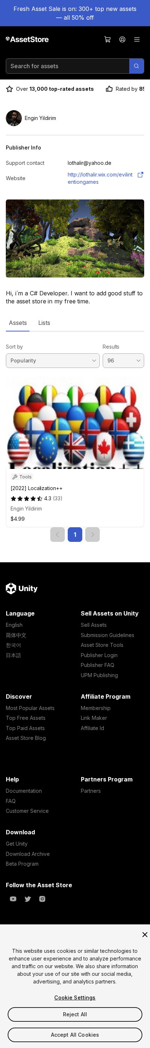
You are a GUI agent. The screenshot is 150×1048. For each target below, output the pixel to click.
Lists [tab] (44, 322)
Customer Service (27, 811)
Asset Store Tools (102, 645)
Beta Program (22, 864)
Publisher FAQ (97, 665)
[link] (57, 534)
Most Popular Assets (30, 708)
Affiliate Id (92, 728)
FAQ (11, 801)
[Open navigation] (137, 39)
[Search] (136, 66)
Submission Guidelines (107, 635)
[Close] (145, 935)
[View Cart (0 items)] (107, 39)
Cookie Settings (74, 997)
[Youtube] (13, 899)
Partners (91, 791)
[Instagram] (42, 899)
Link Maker (94, 718)
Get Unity (17, 844)
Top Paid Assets (25, 728)
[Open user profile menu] (122, 39)
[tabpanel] (75, 436)
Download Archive (28, 854)
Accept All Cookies (75, 1035)
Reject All (75, 1014)
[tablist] (75, 322)
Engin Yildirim (26, 508)
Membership (96, 708)
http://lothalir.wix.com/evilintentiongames (100, 178)
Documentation (24, 791)
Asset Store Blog (26, 738)
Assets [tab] (18, 322)
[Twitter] (27, 899)
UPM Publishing (99, 675)
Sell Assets (94, 625)
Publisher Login (99, 655)
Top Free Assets (26, 718)
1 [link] (75, 534)
